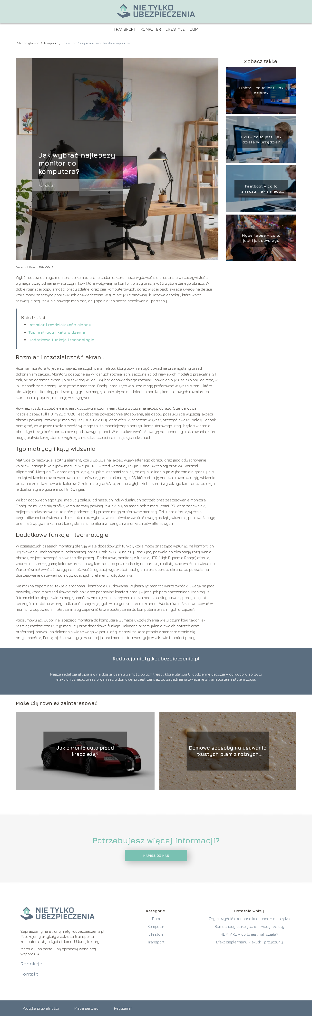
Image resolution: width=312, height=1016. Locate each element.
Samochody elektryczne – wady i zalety (249, 926)
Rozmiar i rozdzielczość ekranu (60, 324)
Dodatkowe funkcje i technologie (61, 340)
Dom (194, 29)
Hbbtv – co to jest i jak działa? (261, 90)
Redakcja (31, 963)
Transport (125, 29)
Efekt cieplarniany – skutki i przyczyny (249, 942)
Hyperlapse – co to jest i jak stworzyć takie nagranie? (261, 238)
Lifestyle (175, 29)
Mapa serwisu (86, 1008)
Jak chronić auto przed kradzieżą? (85, 751)
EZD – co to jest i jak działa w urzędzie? (261, 139)
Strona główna (28, 43)
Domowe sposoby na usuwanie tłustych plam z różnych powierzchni (227, 751)
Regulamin (123, 1008)
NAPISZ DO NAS (156, 855)
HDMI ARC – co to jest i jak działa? (249, 934)
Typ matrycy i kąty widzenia (57, 332)
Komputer (151, 29)
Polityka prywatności (41, 1008)
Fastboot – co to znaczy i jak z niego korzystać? (261, 189)
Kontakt (29, 974)
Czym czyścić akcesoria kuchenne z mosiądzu (249, 918)
